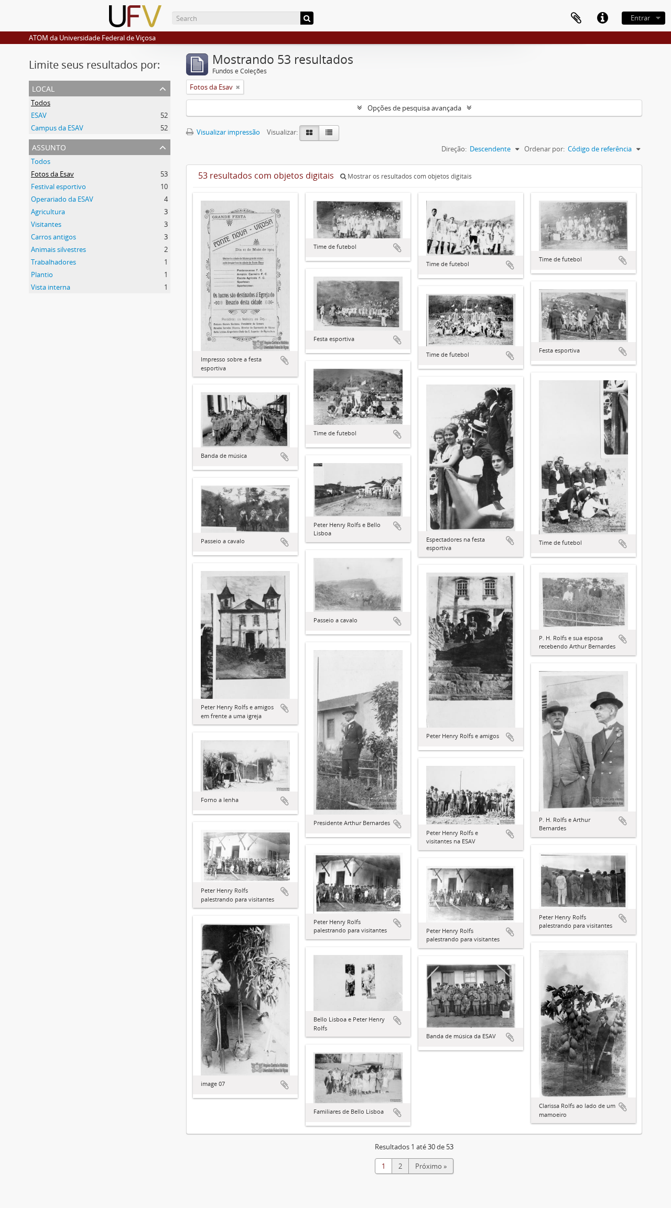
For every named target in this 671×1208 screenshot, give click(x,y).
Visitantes (46, 224)
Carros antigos (53, 236)
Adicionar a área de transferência (284, 360)
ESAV (39, 115)
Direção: (454, 148)
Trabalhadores (53, 262)
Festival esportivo (58, 186)
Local (43, 88)
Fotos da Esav (52, 174)
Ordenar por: (544, 148)
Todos (40, 102)
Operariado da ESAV (62, 199)
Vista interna (50, 287)
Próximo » (431, 1166)
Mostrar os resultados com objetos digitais (409, 176)
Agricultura (48, 211)
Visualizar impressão (227, 132)
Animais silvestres (58, 249)
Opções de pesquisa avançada (414, 108)
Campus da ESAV (57, 128)
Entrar (640, 18)
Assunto (49, 146)
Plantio (42, 274)
